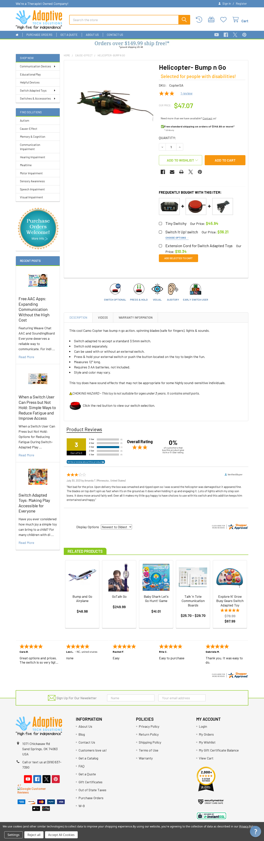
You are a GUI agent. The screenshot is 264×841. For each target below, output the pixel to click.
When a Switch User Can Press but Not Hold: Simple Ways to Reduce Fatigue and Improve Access (37, 407)
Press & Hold (139, 299)
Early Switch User (195, 299)
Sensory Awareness (32, 181)
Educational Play (30, 74)
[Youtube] (217, 35)
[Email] (172, 172)
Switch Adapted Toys (33, 90)
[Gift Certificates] (212, 20)
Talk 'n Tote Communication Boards (193, 600)
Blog (81, 734)
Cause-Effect (28, 128)
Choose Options (176, 237)
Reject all (33, 835)
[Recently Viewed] (200, 20)
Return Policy (149, 734)
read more (26, 357)
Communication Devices (35, 66)
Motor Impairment (31, 173)
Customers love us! (92, 750)
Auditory (173, 299)
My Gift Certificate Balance (219, 750)
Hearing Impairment (32, 157)
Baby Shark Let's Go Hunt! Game (156, 598)
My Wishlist (207, 742)
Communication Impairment (30, 147)
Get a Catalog (88, 758)
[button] (132, 45)
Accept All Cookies (61, 835)
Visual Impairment (31, 197)
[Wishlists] (224, 20)
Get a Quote (69, 34)
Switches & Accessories (35, 98)
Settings (14, 835)
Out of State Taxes (92, 790)
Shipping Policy (150, 742)
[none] (110, 106)
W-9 (81, 806)
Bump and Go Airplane (82, 598)
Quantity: (167, 138)
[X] (235, 35)
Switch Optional (115, 299)
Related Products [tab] (85, 551)
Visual (157, 299)
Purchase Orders (39, 34)
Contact (207, 118)
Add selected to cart (178, 258)
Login (203, 726)
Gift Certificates (90, 782)
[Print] (181, 172)
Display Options (87, 527)
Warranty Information (135, 317)
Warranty (146, 758)
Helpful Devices (30, 82)
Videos (103, 317)
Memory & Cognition (32, 136)
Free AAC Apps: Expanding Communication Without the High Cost (34, 309)
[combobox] (129, 20)
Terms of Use (148, 750)
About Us (92, 34)
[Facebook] (226, 35)
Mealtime (26, 165)
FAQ (81, 766)
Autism (24, 120)
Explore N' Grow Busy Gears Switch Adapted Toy (230, 600)
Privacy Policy (149, 726)
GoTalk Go (119, 596)
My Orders (206, 734)
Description (78, 317)
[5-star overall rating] (230, 610)
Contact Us (115, 34)
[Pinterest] (244, 35)
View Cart (206, 758)
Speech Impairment (32, 189)
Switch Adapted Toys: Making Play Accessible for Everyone (34, 502)
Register (241, 3)
